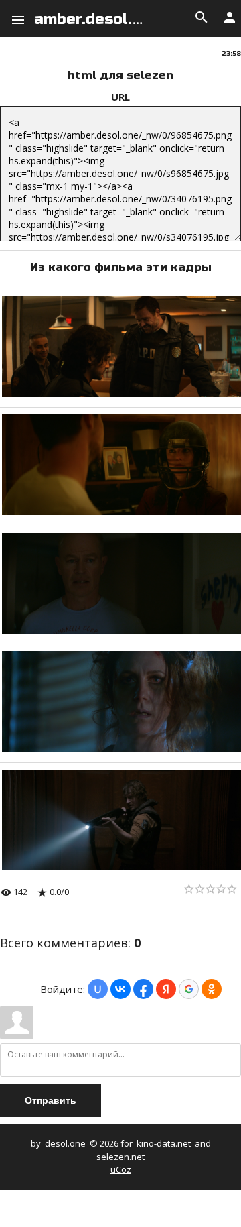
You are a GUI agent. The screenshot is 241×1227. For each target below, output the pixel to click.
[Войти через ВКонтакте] (120, 989)
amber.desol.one (97, 19)
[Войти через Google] (189, 989)
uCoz (120, 1169)
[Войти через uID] (98, 989)
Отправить (50, 1100)
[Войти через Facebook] (143, 989)
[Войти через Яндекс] (166, 989)
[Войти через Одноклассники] (212, 989)
